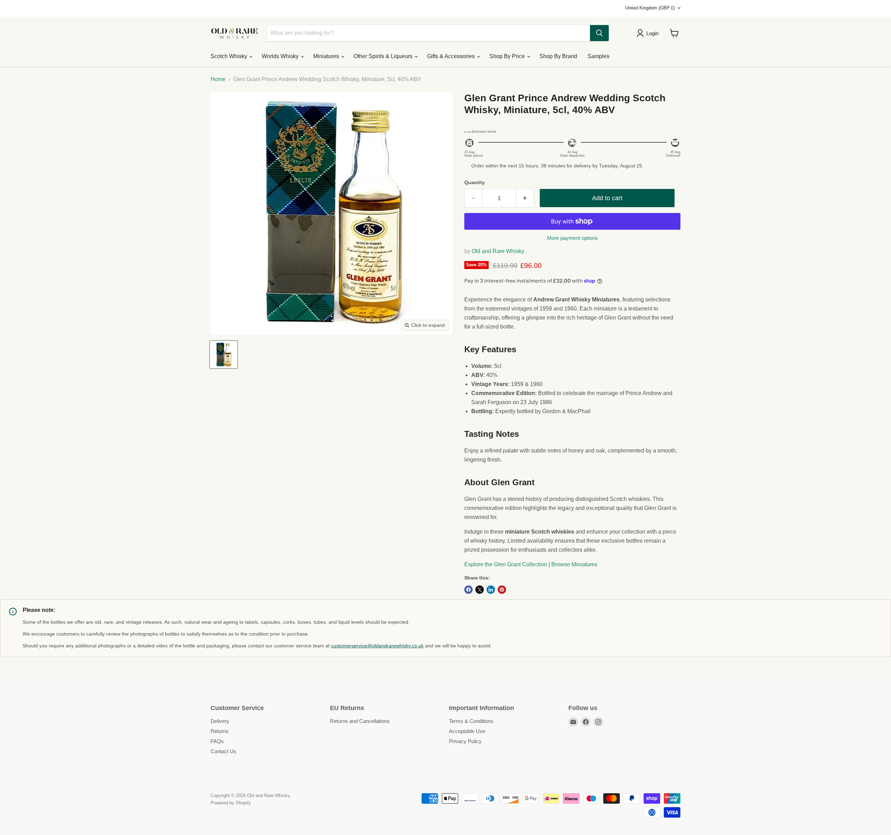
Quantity (474, 182)
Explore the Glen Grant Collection (505, 564)
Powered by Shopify (231, 802)
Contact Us (223, 751)
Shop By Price (507, 56)
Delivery (220, 721)
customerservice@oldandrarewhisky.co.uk (377, 645)
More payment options (572, 238)
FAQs (217, 741)
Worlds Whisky (281, 56)
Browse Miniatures (574, 564)
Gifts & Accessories (451, 56)
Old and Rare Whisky (498, 251)
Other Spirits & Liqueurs (384, 56)
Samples (598, 56)
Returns (220, 731)
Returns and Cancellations (360, 721)
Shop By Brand (558, 56)
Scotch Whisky (230, 56)
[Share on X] (479, 589)
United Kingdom (650, 7)
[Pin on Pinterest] (502, 589)
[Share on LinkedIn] (491, 589)
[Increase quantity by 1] (525, 198)
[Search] (599, 33)
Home (218, 79)
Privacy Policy (465, 741)
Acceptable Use (467, 731)
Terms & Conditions (471, 721)
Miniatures (326, 56)
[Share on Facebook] (468, 589)
